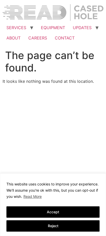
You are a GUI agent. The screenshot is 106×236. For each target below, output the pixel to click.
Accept (53, 212)
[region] (53, 204)
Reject (53, 226)
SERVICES (16, 27)
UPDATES (82, 27)
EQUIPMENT (53, 27)
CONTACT (65, 37)
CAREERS (37, 37)
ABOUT (13, 37)
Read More (32, 196)
